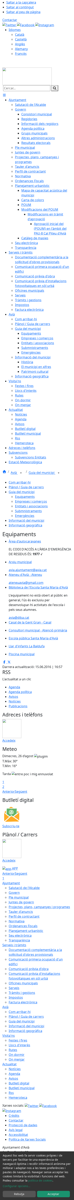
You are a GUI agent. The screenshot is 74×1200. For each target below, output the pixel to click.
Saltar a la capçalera (21, 2)
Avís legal (15, 1130)
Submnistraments (28, 511)
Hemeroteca (18, 1097)
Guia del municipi (42, 473)
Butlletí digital (19, 1083)
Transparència (19, 940)
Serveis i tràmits (14, 945)
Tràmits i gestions (22, 993)
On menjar (17, 1059)
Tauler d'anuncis (21, 911)
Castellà (21, 39)
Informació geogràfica (25, 525)
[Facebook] (26, 24)
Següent (21, 791)
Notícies (15, 701)
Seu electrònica (20, 935)
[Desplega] (21, 473)
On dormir (16, 1054)
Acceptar (53, 1194)
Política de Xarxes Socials (27, 1139)
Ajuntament (11, 883)
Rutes (13, 1050)
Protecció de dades (23, 1125)
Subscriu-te (10, 826)
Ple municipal (19, 897)
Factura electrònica (23, 1002)
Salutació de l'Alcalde (24, 888)
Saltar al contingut (20, 7)
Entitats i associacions (31, 506)
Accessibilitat (18, 1134)
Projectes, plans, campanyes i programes (39, 907)
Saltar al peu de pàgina (23, 12)
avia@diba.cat (19, 617)
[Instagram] (44, 24)
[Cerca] (54, 88)
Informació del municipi (26, 520)
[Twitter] (9, 24)
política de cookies (40, 1180)
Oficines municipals (23, 983)
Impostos (16, 997)
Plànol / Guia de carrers (26, 487)
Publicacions (18, 706)
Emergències (24, 516)
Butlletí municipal (22, 1088)
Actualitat (9, 1064)
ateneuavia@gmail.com (26, 582)
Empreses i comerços (31, 501)
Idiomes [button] (15, 30)
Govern (14, 892)
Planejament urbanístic (26, 931)
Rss (11, 1093)
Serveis (14, 988)
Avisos (13, 696)
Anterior (8, 791)
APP (14, 868)
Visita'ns (8, 1035)
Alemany (21, 49)
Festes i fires (18, 1040)
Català (19, 34)
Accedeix (8, 740)
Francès (21, 53)
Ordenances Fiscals (23, 926)
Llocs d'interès (19, 1045)
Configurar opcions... (16, 1186)
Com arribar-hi (20, 482)
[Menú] (4, 95)
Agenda (14, 687)
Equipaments (25, 496)
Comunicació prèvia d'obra (29, 969)
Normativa (16, 921)
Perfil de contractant (24, 916)
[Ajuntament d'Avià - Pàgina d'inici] (27, 76)
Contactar (9, 20)
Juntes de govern (21, 902)
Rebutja (19, 1194)
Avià (14, 473)
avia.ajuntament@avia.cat (28, 570)
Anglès (20, 44)
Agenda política (20, 692)
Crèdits (14, 1115)
